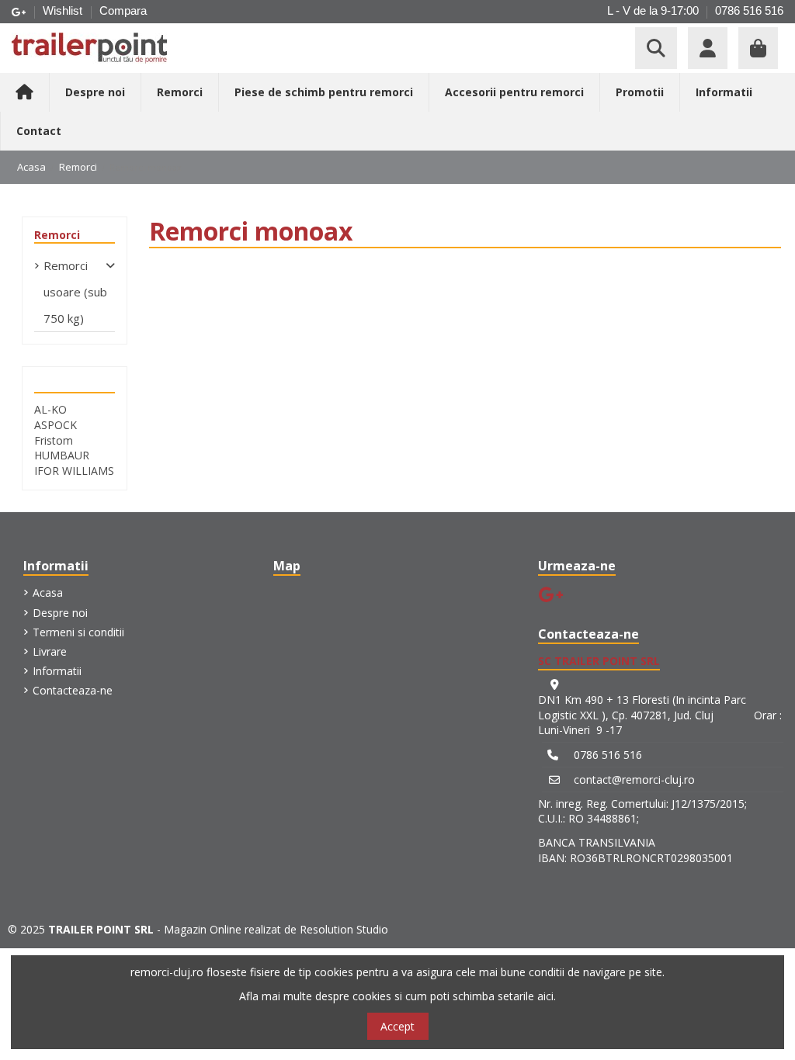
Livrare (50, 651)
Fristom (53, 440)
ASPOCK (55, 424)
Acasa (48, 592)
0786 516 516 (749, 10)
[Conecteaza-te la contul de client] (707, 48)
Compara (123, 10)
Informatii (57, 670)
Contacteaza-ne (73, 690)
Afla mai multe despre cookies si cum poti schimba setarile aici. (397, 996)
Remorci (57, 234)
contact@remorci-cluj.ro (634, 779)
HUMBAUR (61, 455)
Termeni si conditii (78, 632)
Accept (397, 1026)
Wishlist (64, 10)
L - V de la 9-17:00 (653, 10)
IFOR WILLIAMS (74, 470)
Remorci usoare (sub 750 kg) (75, 292)
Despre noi (60, 612)
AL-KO (50, 409)
